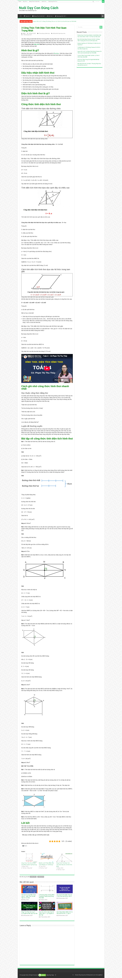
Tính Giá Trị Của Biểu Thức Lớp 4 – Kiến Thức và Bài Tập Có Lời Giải (28, 896)
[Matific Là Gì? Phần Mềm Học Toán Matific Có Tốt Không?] (47, 857)
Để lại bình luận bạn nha (59, 33)
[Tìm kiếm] (103, 1)
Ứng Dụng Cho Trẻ (52, 1)
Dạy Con (25, 1)
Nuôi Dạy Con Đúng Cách (38, 8)
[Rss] (93, 2)
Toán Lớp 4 (33, 876)
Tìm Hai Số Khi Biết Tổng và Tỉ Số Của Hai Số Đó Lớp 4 (64, 895)
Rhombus (56, 53)
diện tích (36, 44)
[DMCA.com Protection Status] (46, 975)
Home (20, 1)
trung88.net (99, 975)
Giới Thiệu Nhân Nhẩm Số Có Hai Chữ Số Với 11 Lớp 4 (65, 912)
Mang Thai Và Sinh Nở (34, 1)
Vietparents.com (91, 975)
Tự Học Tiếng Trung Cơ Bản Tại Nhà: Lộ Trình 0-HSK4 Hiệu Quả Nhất (49, 21)
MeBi (24, 33)
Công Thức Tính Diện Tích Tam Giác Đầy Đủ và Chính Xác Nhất (64, 864)
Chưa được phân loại (44, 33)
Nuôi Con (44, 1)
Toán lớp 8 (40, 876)
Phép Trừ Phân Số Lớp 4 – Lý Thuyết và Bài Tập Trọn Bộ (29, 912)
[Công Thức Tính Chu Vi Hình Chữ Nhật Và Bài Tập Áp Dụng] (29, 857)
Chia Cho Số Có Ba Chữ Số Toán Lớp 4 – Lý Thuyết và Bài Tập (46, 913)
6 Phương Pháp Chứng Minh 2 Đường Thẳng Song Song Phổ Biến (46, 896)
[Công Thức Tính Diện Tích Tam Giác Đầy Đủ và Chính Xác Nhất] (64, 857)
